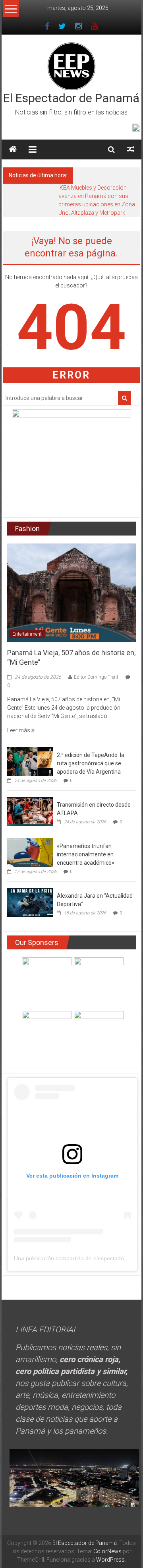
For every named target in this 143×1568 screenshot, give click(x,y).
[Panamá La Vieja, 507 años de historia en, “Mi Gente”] (71, 592)
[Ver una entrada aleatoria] (130, 149)
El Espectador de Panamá (71, 98)
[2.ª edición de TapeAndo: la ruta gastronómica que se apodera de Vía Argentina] (30, 761)
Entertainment (27, 634)
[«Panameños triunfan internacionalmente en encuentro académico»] (30, 852)
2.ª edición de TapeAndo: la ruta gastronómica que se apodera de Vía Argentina (90, 763)
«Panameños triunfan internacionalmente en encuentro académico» (85, 854)
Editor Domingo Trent (96, 677)
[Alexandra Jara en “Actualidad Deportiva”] (30, 901)
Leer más (19, 730)
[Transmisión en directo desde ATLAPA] (30, 810)
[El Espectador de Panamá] (13, 149)
